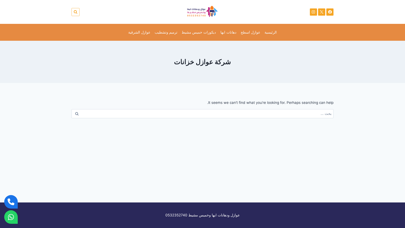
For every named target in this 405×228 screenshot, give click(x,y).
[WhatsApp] (11, 217)
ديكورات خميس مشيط (199, 32)
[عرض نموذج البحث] (76, 12)
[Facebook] (329, 12)
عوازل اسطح (250, 32)
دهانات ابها (228, 32)
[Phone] (11, 202)
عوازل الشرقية (139, 32)
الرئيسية (271, 32)
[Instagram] (313, 12)
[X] (321, 12)
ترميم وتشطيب (166, 32)
